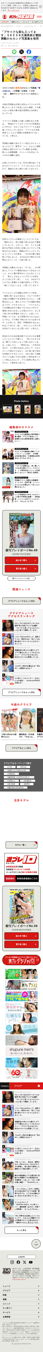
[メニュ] (39, 16)
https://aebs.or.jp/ (19, 1279)
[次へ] (42, 409)
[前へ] (1, 409)
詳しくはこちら (13, 10)
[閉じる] (40, 6)
